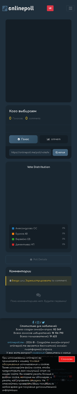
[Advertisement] (38, 60)
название (38, 353)
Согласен (67, 359)
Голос (25, 139)
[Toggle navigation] (70, 8)
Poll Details (40, 259)
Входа (15, 280)
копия (61, 152)
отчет (56, 139)
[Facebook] (33, 322)
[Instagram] (38, 322)
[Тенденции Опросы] (50, 8)
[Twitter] (43, 322)
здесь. (38, 380)
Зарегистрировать (38, 280)
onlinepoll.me (16, 342)
